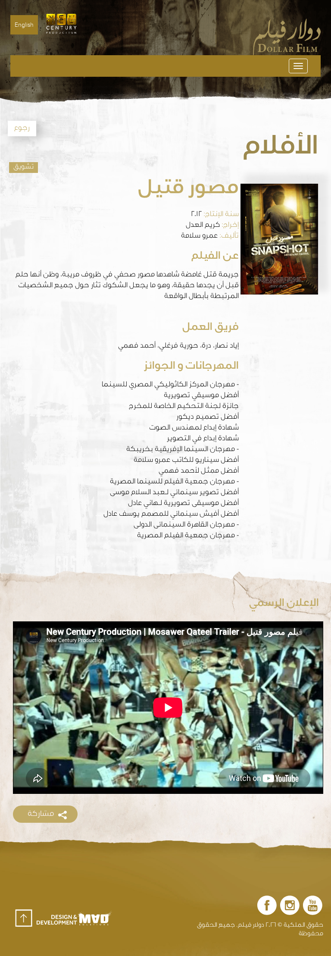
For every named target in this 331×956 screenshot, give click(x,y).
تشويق (23, 167)
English (24, 25)
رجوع (22, 128)
